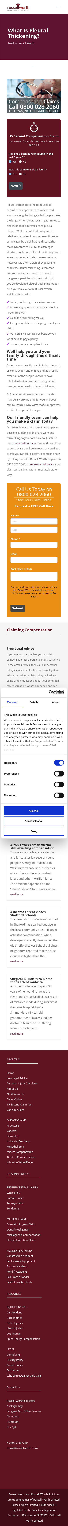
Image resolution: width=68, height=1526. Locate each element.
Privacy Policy (15, 1360)
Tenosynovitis (15, 1203)
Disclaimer (13, 1370)
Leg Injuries (14, 1333)
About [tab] (56, 702)
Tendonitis (13, 1208)
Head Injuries (15, 1328)
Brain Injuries (15, 1323)
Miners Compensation (20, 1152)
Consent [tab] (12, 702)
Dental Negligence (17, 1229)
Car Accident (14, 1312)
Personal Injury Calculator (22, 1083)
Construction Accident (20, 1256)
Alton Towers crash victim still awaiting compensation (32, 846)
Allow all (34, 810)
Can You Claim (15, 1109)
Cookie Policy (15, 1365)
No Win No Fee (16, 1094)
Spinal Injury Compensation (23, 1338)
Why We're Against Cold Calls (24, 1375)
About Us (12, 1088)
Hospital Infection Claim (21, 1240)
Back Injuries (14, 1317)
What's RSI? (13, 1192)
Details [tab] (34, 702)
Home (10, 1073)
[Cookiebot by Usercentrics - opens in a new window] (49, 692)
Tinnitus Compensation (21, 1157)
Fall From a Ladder (18, 1277)
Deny (34, 831)
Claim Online (14, 1099)
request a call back (41, 464)
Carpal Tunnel (15, 1198)
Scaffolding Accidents (19, 1282)
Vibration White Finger (20, 1162)
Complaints (13, 1354)
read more (16, 894)
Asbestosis (13, 1125)
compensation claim (24, 443)
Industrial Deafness (18, 1141)
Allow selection (34, 820)
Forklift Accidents (17, 1271)
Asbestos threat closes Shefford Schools (28, 913)
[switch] (59, 773)
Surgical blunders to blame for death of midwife (31, 980)
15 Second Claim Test (19, 1104)
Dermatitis (13, 1136)
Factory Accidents (17, 1266)
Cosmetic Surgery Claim (21, 1224)
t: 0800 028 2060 (17, 1442)
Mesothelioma (15, 1146)
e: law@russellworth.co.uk (22, 1448)
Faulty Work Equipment (21, 1261)
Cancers (11, 1130)
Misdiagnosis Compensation (23, 1234)
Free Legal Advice (17, 1078)
